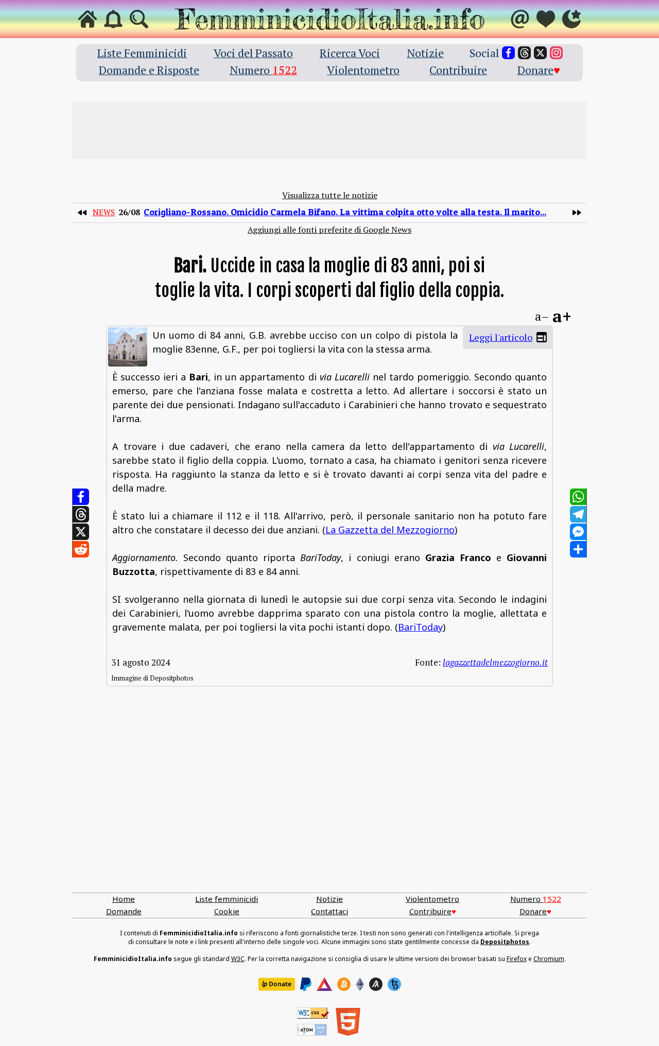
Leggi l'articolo (500, 337)
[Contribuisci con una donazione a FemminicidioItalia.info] (545, 19)
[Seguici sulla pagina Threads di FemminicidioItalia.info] (524, 52)
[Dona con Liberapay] (276, 984)
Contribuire (458, 69)
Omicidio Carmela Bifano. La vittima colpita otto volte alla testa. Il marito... (345, 211)
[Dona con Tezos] (394, 984)
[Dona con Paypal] (305, 984)
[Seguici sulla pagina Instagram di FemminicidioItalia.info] (556, 52)
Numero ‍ (263, 69)
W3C (238, 958)
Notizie (425, 52)
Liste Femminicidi (142, 52)
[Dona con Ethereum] (360, 984)
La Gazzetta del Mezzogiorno (390, 530)
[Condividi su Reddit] (81, 549)
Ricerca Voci (350, 52)
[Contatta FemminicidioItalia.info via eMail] (520, 19)
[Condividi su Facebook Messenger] (578, 532)
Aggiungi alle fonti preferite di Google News (329, 229)
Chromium (548, 958)
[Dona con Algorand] (376, 984)
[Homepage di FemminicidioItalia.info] (329, 19)
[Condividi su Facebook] (81, 497)
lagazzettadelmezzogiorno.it (495, 662)
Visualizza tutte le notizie (329, 195)
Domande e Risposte (149, 69)
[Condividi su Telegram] (578, 514)
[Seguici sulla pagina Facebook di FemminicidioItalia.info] (508, 52)
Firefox (517, 958)
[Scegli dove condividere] (578, 549)
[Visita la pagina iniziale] (87, 19)
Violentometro (363, 69)
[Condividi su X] (81, 532)
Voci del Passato (253, 52)
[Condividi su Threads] (81, 514)
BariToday (420, 627)
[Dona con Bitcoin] (344, 984)
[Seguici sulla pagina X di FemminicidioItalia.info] (540, 52)
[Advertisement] (329, 130)
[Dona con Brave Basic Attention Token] (324, 984)
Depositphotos (504, 941)
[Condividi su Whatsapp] (578, 497)
